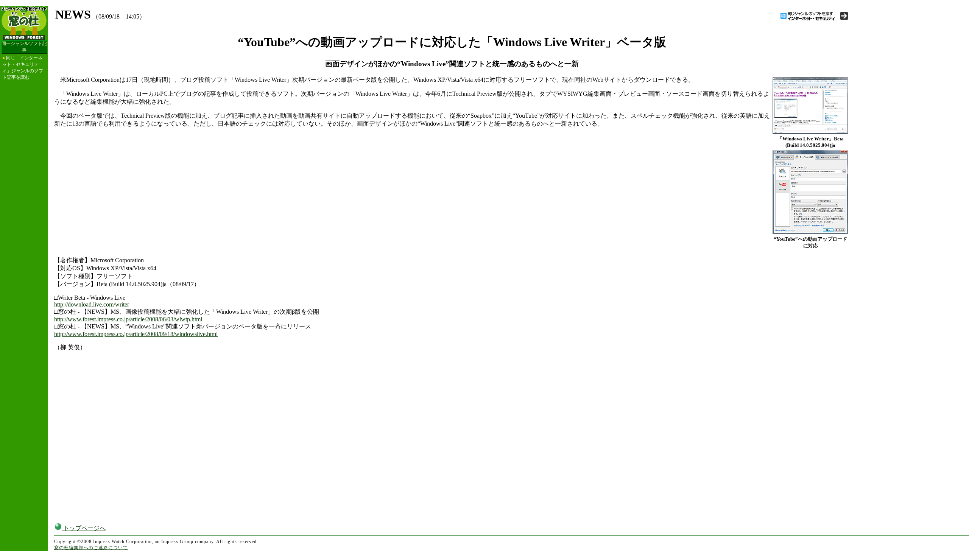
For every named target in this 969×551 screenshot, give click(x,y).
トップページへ (84, 528)
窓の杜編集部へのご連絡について (91, 547)
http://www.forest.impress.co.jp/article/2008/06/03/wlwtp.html (128, 319)
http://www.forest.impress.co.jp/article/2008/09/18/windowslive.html (136, 334)
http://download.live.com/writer (91, 304)
